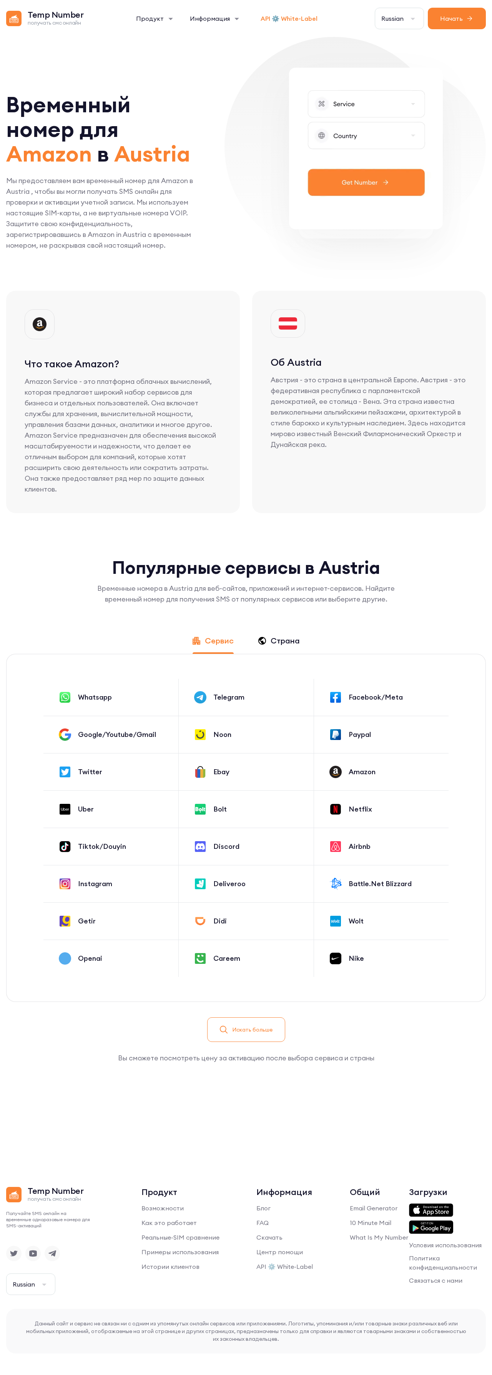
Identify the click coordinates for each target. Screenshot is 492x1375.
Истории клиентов (170, 1266)
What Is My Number (379, 1237)
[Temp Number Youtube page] (33, 1253)
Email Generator (373, 1208)
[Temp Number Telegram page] (52, 1253)
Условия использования (445, 1245)
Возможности (162, 1208)
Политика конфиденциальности (443, 1262)
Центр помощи (279, 1252)
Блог (263, 1208)
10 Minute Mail (370, 1223)
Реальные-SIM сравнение (180, 1237)
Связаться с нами (435, 1280)
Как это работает (169, 1223)
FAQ (262, 1223)
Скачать (269, 1237)
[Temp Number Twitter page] (14, 1253)
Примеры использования (180, 1252)
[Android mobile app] (431, 1227)
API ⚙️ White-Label (289, 18)
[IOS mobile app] (431, 1210)
